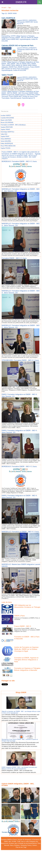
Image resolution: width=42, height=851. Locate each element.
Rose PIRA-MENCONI (8, 146)
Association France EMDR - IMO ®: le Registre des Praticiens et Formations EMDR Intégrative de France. (27, 630)
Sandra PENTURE (7, 127)
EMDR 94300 (27, 65)
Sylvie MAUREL (6, 141)
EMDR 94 (30, 37)
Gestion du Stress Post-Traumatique (16, 68)
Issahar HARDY (6, 115)
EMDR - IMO (6, 63)
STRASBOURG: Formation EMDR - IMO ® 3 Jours (20, 360)
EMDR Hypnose (20, 95)
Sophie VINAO (5, 129)
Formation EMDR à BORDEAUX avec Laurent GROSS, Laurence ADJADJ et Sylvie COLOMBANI (29, 818)
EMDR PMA (31, 95)
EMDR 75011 (26, 63)
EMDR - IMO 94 (20, 37)
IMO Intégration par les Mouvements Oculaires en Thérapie (27, 606)
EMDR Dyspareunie (8, 95)
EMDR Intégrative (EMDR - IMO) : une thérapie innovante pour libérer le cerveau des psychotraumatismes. (19, 768)
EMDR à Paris (19, 616)
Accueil (4, 7)
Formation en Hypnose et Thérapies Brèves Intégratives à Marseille (27, 669)
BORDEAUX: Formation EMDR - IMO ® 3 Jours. (19, 161)
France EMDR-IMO (12, 39)
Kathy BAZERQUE (7, 143)
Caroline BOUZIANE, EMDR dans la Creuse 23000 (29, 800)
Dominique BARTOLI (7, 132)
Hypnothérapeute (25, 39)
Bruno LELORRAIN (7, 122)
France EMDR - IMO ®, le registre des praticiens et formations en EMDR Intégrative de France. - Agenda (21, 153)
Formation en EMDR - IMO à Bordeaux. (13, 125)
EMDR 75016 (10, 65)
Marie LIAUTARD (6, 120)
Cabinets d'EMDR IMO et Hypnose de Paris (17, 45)
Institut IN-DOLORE (19, 70)
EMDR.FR (21, 2)
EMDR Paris (13, 67)
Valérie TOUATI (7, 75)
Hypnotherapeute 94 (28, 98)
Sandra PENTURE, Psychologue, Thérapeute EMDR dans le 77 (28, 833)
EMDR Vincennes (23, 67)
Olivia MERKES (6, 139)
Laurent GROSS (22, 20)
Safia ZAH (4, 134)
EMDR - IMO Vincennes (20, 93)
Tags (9, 7)
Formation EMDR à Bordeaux (10, 832)
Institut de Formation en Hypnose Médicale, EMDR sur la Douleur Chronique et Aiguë (26, 649)
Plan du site (19, 847)
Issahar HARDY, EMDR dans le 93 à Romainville (11, 800)
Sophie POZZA (5, 148)
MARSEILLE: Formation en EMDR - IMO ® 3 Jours (20, 532)
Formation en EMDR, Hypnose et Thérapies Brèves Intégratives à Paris (26, 660)
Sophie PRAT (5, 136)
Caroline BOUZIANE (7, 118)
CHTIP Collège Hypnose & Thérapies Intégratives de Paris (20, 62)
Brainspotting (6, 36)
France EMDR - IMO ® (22, 626)
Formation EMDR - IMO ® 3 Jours (14, 258)
